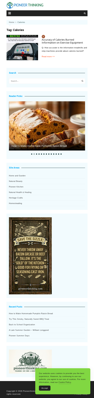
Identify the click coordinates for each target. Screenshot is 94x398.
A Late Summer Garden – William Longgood (29, 330)
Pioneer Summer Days (19, 336)
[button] (31, 154)
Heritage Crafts (16, 198)
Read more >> (48, 56)
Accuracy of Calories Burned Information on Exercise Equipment (62, 41)
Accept (44, 388)
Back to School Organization (22, 324)
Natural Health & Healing (20, 192)
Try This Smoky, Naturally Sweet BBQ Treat (29, 319)
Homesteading (15, 203)
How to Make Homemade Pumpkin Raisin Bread (39, 146)
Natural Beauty (16, 181)
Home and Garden (17, 176)
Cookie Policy (65, 382)
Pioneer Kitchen (16, 187)
